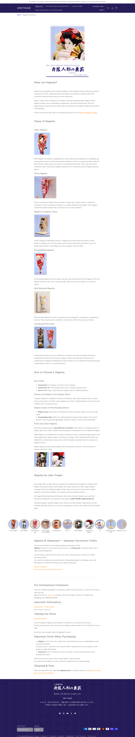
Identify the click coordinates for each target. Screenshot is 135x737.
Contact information (81, 736)
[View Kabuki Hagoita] (42, 466)
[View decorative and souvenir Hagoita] (57, 466)
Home (19, 15)
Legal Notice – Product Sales (44, 607)
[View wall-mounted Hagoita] (42, 313)
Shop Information (40, 618)
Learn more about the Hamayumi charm (48, 569)
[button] (39, 6)
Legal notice (61, 736)
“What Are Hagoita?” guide (87, 112)
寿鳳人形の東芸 (25, 736)
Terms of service (92, 736)
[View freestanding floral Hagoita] (40, 275)
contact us (50, 595)
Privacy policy (52, 736)
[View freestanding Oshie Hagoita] (42, 154)
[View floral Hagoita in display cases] (45, 198)
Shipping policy (70, 736)
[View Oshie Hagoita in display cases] (42, 236)
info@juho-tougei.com (71, 694)
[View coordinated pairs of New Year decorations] (45, 348)
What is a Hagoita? (40, 567)
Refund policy (44, 736)
